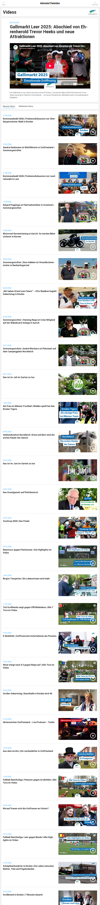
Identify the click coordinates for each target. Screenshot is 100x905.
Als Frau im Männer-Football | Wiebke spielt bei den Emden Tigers (29, 408)
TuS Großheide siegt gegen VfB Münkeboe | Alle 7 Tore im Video (28, 609)
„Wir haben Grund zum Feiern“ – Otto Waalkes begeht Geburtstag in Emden (30, 293)
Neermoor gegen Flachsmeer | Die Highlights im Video (27, 551)
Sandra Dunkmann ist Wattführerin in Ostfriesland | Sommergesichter (28, 149)
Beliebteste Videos (26, 106)
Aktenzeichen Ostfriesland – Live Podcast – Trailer (29, 722)
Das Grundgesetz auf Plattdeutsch (20, 492)
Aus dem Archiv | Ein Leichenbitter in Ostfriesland (28, 751)
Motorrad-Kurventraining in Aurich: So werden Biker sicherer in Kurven (29, 235)
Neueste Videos (9, 106)
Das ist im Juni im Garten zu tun (19, 463)
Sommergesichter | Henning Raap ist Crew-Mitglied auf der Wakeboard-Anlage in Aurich (29, 321)
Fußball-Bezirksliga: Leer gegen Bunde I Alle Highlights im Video (28, 839)
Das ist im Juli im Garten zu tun (18, 377)
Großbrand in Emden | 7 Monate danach (23, 894)
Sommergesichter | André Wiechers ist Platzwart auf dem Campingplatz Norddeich (29, 350)
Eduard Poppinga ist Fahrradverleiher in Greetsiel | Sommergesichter (28, 206)
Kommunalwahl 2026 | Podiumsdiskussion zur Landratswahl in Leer (29, 178)
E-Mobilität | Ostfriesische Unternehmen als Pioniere (29, 636)
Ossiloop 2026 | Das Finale (16, 521)
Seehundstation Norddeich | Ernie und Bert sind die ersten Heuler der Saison (29, 436)
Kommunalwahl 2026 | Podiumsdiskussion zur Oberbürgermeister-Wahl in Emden (29, 120)
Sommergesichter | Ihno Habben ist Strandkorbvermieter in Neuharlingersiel (29, 264)
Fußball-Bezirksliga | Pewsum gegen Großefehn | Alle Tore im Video (29, 781)
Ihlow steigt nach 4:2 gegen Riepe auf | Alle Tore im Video (28, 666)
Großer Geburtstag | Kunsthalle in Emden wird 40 (27, 693)
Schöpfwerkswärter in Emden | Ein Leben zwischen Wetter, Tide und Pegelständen (28, 867)
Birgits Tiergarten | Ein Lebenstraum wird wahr (26, 578)
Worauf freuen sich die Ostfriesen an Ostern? (26, 808)
